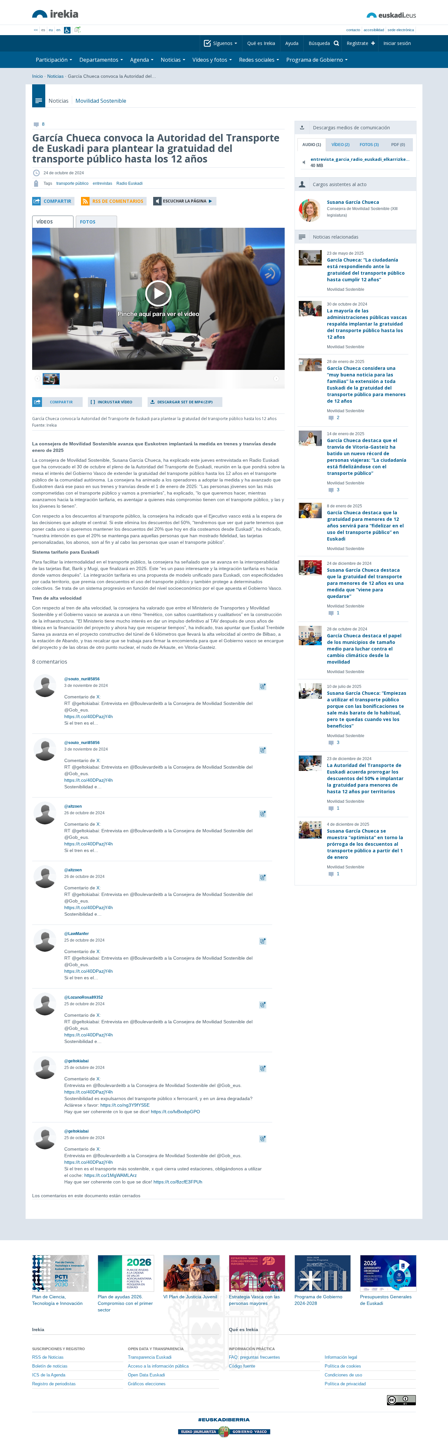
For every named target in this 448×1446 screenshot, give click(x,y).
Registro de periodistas (54, 1384)
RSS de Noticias (48, 1357)
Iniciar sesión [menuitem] (397, 43)
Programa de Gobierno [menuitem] (315, 59)
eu (51, 30)
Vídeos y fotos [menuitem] (211, 59)
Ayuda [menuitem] (291, 43)
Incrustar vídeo (115, 401)
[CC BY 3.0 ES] (401, 1400)
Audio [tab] (311, 144)
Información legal (341, 1357)
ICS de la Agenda (48, 1375)
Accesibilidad (374, 30)
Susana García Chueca (353, 202)
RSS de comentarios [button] (117, 201)
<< (36, 30)
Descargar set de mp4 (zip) (185, 401)
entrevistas (102, 183)
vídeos (44, 222)
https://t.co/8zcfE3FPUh (177, 1181)
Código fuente (242, 1366)
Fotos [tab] (369, 144)
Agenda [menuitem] (140, 59)
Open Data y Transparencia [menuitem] (156, 1349)
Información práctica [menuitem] (252, 1349)
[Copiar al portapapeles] (262, 685)
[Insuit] (67, 30)
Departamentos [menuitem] (99, 59)
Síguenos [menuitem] (223, 43)
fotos (87, 222)
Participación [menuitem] (52, 59)
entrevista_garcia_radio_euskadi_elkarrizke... (354, 159)
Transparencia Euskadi (150, 1357)
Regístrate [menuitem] (357, 43)
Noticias (55, 76)
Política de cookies (343, 1366)
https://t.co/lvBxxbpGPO (175, 1111)
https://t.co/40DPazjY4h (88, 716)
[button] (53, 201)
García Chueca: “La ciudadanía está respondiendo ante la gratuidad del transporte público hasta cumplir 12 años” (366, 270)
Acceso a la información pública (158, 1366)
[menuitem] (322, 43)
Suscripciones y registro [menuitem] (58, 1349)
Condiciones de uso (343, 1375)
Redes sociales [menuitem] (257, 59)
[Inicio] (55, 14)
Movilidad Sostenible (100, 100)
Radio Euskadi (129, 183)
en (58, 30)
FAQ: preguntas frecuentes (254, 1357)
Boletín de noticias (50, 1366)
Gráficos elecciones (147, 1384)
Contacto (353, 30)
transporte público (72, 183)
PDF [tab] (398, 144)
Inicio (37, 76)
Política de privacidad (345, 1384)
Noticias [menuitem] (171, 59)
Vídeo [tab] (341, 144)
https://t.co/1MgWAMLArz (110, 1175)
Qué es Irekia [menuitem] (261, 43)
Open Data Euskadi (146, 1375)
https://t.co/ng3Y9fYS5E (125, 1105)
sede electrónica (401, 30)
